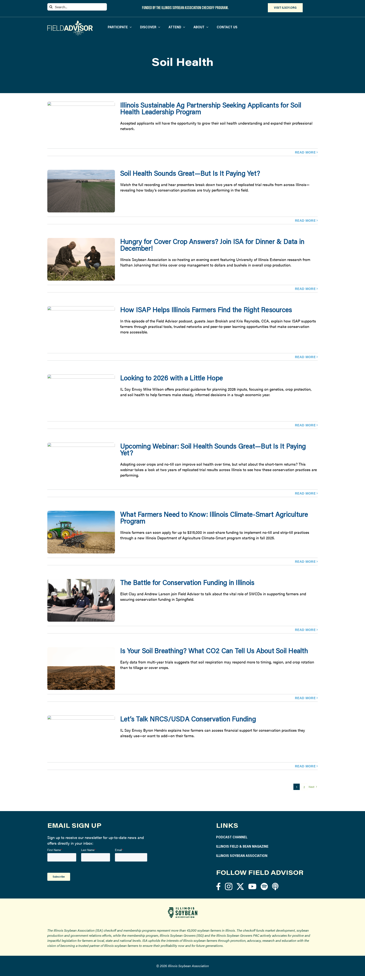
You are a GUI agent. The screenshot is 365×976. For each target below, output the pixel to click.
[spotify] (264, 886)
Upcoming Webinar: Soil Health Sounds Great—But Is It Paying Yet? (213, 449)
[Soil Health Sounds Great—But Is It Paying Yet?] (81, 191)
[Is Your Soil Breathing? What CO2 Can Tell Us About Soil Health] (81, 668)
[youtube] (252, 886)
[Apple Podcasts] (275, 886)
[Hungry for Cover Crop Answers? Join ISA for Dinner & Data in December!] (81, 259)
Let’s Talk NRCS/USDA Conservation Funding (188, 718)
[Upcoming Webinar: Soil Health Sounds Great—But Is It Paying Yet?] (81, 464)
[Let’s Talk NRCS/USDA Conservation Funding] (81, 736)
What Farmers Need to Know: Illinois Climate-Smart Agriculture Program (214, 517)
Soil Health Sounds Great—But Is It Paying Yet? (190, 173)
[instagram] (228, 886)
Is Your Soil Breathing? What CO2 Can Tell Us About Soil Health (214, 650)
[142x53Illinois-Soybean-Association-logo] (182, 908)
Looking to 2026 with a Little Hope (171, 377)
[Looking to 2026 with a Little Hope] (81, 395)
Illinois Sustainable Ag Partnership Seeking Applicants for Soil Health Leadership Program (210, 108)
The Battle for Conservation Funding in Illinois (187, 582)
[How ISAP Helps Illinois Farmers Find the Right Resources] (81, 327)
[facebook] (218, 886)
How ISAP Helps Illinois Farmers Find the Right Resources (206, 309)
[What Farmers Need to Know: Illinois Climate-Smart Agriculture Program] (81, 532)
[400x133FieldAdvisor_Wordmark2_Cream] (70, 22)
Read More (305, 152)
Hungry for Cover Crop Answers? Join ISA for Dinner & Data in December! (212, 244)
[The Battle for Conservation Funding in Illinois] (81, 600)
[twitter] (240, 886)
